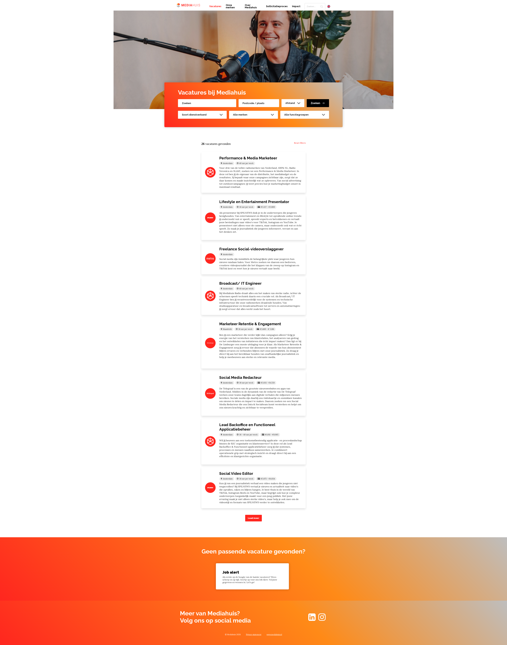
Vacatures (215, 6)
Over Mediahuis (251, 6)
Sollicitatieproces (277, 6)
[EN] (328, 6)
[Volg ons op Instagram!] (322, 619)
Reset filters (300, 143)
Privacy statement (253, 634)
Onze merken (230, 6)
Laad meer (253, 518)
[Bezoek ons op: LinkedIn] (312, 619)
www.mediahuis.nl (274, 634)
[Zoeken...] (321, 6)
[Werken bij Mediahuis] (191, 5)
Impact (296, 6)
